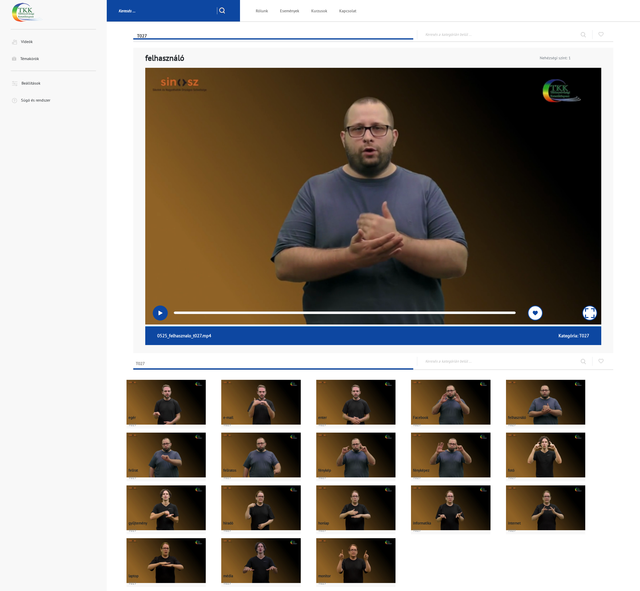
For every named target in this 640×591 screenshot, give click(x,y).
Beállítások (31, 83)
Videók (27, 42)
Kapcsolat (347, 11)
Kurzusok (319, 11)
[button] (161, 313)
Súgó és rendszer (35, 100)
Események (289, 11)
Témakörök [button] (29, 59)
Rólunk (262, 11)
